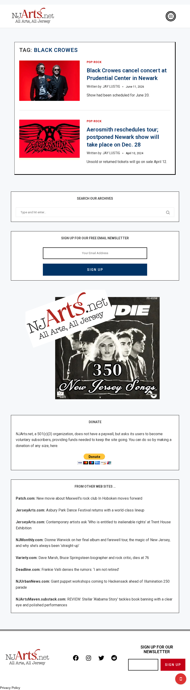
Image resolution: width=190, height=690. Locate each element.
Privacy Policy (10, 688)
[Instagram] (88, 658)
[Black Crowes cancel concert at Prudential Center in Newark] (49, 81)
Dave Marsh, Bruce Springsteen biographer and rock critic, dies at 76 (93, 558)
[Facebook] (76, 658)
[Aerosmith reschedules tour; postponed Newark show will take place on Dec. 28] (49, 140)
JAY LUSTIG (111, 86)
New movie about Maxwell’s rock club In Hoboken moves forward (89, 498)
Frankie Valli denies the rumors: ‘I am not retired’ (80, 569)
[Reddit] (114, 658)
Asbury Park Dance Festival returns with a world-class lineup (95, 510)
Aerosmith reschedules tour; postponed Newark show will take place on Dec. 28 (123, 137)
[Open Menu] (171, 16)
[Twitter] (101, 658)
